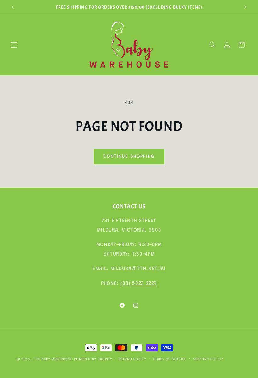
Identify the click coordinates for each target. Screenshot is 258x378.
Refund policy (132, 359)
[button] (14, 45)
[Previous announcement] (13, 7)
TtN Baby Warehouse (52, 359)
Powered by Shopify (93, 359)
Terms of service (170, 359)
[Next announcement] (245, 7)
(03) (126, 283)
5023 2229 (144, 283)
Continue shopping (129, 156)
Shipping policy (208, 359)
